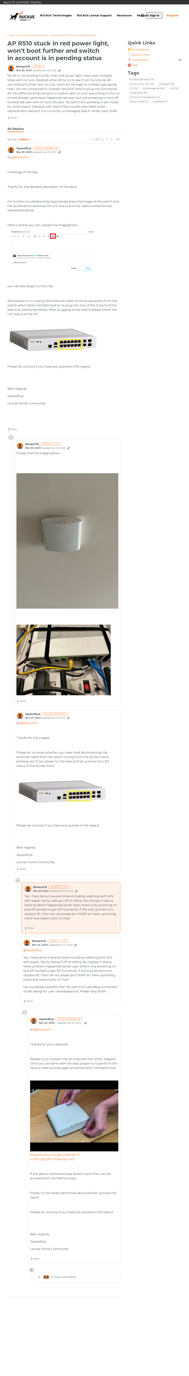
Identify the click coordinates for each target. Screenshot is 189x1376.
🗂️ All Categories (138, 49)
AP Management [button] (154, 88)
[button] (67, 541)
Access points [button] (138, 92)
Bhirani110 (23, 66)
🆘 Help (133, 65)
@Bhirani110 (20, 157)
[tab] (15, 129)
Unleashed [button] (160, 101)
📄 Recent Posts (138, 54)
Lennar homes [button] (139, 101)
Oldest (24, 139)
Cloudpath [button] (166, 83)
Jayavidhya (23, 148)
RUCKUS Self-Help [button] (142, 79)
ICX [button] (134, 88)
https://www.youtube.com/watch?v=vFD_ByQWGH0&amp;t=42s (55, 1157)
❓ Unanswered (155, 60)
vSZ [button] (174, 88)
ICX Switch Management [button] (145, 97)
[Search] (143, 15)
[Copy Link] (59, 70)
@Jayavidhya (32, 950)
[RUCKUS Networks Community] (22, 15)
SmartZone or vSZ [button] (142, 83)
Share (12, 118)
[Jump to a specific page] (117, 139)
